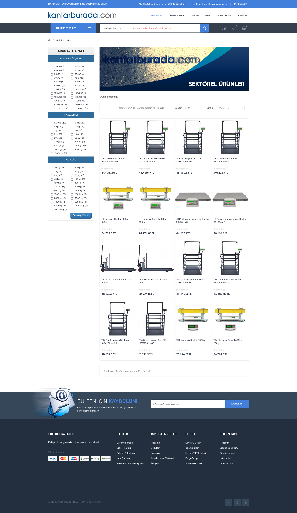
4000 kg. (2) (60, 202)
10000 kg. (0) (81, 205)
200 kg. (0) (80, 183)
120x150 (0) (59, 101)
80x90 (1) (58, 81)
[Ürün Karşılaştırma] (223, 28)
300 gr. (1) (80, 167)
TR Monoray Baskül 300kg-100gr (115, 220)
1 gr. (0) (57, 130)
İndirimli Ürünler (193, 463)
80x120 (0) (59, 85)
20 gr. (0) (58, 138)
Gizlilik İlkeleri (124, 448)
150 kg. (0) (59, 183)
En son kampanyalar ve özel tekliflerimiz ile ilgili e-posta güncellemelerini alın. (106, 409)
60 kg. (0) (58, 179)
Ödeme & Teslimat (126, 453)
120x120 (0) (80, 97)
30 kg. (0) (79, 175)
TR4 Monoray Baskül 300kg (190, 340)
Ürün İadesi (226, 458)
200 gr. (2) (80, 142)
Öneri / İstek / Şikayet (162, 458)
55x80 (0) (79, 74)
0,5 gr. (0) (79, 126)
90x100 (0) (59, 89)
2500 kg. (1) (60, 198)
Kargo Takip (191, 458)
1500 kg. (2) (60, 194)
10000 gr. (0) (60, 153)
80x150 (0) (80, 85)
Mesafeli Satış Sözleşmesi (130, 463)
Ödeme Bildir (192, 448)
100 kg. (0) (80, 179)
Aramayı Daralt (81, 215)
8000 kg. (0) (60, 205)
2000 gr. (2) (60, 149)
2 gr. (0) (78, 130)
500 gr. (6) (59, 145)
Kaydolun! (237, 404)
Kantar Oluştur (193, 442)
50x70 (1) (58, 74)
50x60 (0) (79, 70)
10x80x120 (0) (81, 104)
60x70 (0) (58, 78)
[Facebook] (228, 502)
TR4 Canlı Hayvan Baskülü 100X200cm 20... (227, 281)
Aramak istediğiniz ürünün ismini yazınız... (204, 28)
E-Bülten (155, 448)
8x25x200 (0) (60, 104)
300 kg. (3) (59, 186)
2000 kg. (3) (81, 194)
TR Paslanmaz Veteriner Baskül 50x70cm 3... (192, 220)
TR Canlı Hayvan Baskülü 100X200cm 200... (152, 160)
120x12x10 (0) (81, 108)
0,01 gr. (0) (80, 123)
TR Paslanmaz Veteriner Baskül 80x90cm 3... (229, 220)
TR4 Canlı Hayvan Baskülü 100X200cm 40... (152, 341)
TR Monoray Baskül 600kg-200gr (153, 220)
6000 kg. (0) (81, 202)
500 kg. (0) (80, 186)
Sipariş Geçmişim (229, 448)
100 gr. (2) (59, 142)
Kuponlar (156, 453)
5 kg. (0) (79, 171)
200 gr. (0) (59, 167)
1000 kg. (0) (80, 190)
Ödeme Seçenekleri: (58, 452)
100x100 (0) (80, 89)
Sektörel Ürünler (65, 40)
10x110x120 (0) (61, 108)
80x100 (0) (80, 81)
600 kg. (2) (59, 190)
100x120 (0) (59, 93)
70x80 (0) (79, 78)
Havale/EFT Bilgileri (195, 453)
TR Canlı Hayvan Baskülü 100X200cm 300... (189, 160)
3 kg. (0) (58, 171)
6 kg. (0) (58, 175)
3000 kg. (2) (81, 198)
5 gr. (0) (58, 134)
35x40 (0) (79, 66)
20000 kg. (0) (61, 209)
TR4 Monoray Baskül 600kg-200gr (228, 341)
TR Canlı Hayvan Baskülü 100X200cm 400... (226, 160)
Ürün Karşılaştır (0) (109, 96)
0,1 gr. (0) (58, 126)
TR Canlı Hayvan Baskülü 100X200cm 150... (114, 160)
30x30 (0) (59, 66)
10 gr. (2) (79, 134)
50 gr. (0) (79, 138)
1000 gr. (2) (80, 145)
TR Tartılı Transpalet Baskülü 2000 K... (116, 281)
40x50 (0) (59, 70)
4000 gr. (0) (80, 149)
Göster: (178, 108)
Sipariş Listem (227, 453)
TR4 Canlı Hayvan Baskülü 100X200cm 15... (190, 281)
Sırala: (210, 108)
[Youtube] (245, 502)
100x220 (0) (60, 97)
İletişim (155, 463)
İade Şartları (123, 458)
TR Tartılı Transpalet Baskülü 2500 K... (153, 281)
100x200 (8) (80, 93)
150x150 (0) (80, 101)
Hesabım (243, 4)
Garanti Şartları (125, 442)
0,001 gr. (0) (60, 123)
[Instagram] (237, 502)
